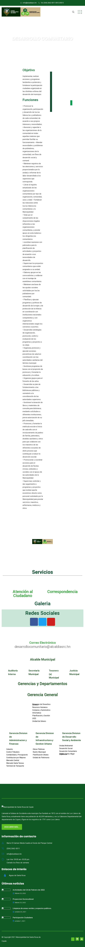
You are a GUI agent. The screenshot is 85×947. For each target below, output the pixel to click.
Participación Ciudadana (23, 918)
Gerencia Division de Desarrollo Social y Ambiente (71, 737)
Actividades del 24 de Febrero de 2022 (29, 890)
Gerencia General (42, 694)
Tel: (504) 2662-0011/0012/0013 (52, 3)
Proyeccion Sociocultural (23, 899)
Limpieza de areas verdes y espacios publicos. (32, 908)
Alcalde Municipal (42, 659)
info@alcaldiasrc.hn (30, 3)
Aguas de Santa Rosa (17, 875)
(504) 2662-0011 (13, 848)
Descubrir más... (11, 827)
